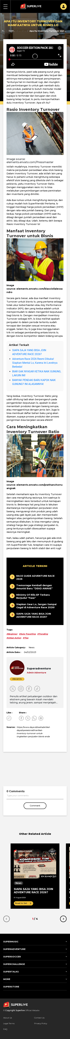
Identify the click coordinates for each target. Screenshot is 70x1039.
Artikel (20, 31)
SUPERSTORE (11, 986)
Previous (6, 919)
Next (63, 919)
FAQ (5, 1029)
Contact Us (39, 1017)
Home (3, 31)
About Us (7, 1017)
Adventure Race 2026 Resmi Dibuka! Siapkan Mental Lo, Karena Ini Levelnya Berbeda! (34, 362)
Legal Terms (8, 1023)
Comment (35, 805)
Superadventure (12, 31)
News (25, 31)
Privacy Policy (40, 1023)
